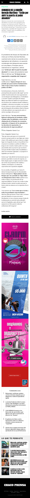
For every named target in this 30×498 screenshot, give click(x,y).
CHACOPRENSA (12, 36)
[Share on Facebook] (8, 40)
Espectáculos (23, 491)
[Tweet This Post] (11, 40)
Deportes (16, 491)
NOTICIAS (6, 491)
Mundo (18, 492)
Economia (13, 492)
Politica (11, 491)
